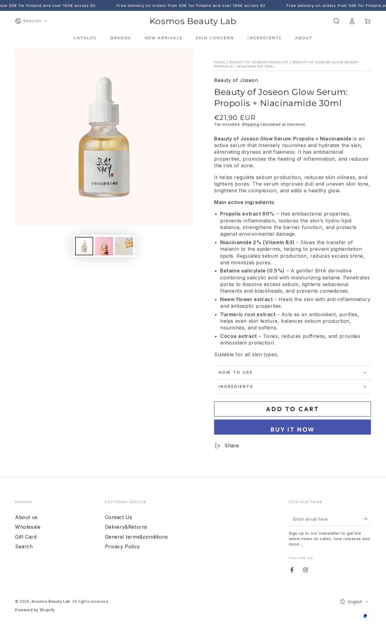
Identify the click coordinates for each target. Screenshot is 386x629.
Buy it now (293, 429)
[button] (336, 21)
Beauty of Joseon (236, 80)
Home (220, 62)
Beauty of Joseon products (259, 62)
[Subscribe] (367, 519)
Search (24, 546)
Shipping (250, 124)
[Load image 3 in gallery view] (124, 246)
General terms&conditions (136, 537)
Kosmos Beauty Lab (51, 601)
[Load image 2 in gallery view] (104, 246)
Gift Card (25, 537)
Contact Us (118, 517)
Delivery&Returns (126, 527)
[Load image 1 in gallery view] (84, 246)
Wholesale (27, 527)
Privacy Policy (122, 546)
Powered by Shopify (35, 610)
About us (26, 517)
